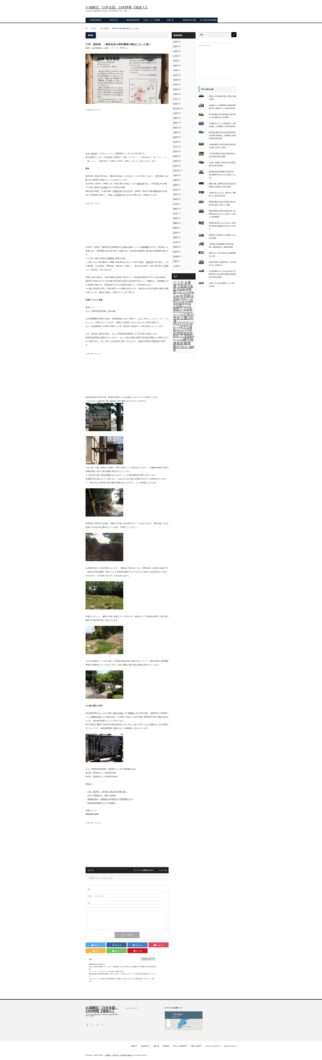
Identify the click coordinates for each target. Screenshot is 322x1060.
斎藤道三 (132, 713)
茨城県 (175, 80)
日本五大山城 (181, 324)
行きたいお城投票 (179, 1046)
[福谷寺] (104, 761)
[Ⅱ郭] (104, 653)
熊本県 (175, 252)
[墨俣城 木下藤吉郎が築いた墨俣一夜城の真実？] (203, 96)
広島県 (175, 194)
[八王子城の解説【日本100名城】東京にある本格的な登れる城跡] (203, 154)
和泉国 (188, 304)
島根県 (175, 199)
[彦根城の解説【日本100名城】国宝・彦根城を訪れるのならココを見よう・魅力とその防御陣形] (203, 211)
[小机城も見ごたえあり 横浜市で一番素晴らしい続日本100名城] (203, 193)
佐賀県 (175, 232)
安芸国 (188, 309)
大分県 (175, 242)
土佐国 (177, 306)
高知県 (175, 218)
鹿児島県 (176, 256)
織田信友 (157, 191)
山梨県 (175, 113)
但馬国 (190, 292)
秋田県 (175, 51)
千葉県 (175, 94)
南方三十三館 (178, 302)
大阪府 (175, 175)
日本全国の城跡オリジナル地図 (100, 803)
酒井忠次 (149, 262)
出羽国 (185, 296)
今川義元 (104, 187)
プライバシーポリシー (212, 1046)
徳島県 (175, 209)
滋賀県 (175, 156)
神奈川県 (176, 108)
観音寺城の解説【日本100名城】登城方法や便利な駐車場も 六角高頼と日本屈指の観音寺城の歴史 (222, 135)
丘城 (93, 48)
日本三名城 (181, 322)
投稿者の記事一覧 (148, 959)
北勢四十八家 (186, 299)
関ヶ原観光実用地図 (207, 20)
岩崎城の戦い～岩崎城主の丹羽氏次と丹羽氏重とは (109, 799)
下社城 (123, 247)
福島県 (175, 65)
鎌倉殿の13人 (182, 345)
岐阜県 (175, 137)
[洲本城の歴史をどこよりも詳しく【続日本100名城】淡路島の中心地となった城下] (203, 223)
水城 (182, 330)
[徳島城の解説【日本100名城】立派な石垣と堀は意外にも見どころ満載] (203, 202)
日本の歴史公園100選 (183, 318)
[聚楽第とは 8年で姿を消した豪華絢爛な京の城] (203, 253)
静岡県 (175, 123)
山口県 (175, 204)
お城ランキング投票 (150, 20)
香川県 (175, 213)
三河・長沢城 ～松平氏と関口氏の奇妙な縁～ (107, 792)
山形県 (175, 70)
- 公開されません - (96, 896)
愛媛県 (175, 223)
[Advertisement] (127, 128)
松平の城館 (182, 328)
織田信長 (117, 191)
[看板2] (104, 464)
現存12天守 (114, 20)
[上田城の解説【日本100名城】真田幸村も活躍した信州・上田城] (203, 144)
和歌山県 (176, 170)
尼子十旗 (177, 312)
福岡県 (175, 228)
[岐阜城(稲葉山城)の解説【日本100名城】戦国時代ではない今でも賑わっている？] (203, 172)
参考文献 (166, 1046)
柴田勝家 (145, 247)
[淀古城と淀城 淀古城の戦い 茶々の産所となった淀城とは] (203, 262)
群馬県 (175, 89)
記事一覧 (170, 20)
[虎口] (104, 698)
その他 (175, 266)
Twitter (133, 1046)
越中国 (188, 339)
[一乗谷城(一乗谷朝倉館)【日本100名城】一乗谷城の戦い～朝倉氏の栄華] (203, 244)
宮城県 (175, 61)
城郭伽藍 (185, 307)
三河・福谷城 (91, 153)
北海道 (175, 41)
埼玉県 (175, 99)
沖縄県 (175, 261)
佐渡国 (176, 296)
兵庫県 (175, 180)
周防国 (181, 303)
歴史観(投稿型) (131, 20)
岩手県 (175, 56)
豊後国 (188, 336)
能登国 (188, 333)
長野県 (175, 118)
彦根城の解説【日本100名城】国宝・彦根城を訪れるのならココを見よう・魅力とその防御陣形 (222, 214)
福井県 (175, 151)
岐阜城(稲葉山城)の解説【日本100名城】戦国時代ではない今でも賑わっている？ (222, 174)
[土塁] (104, 609)
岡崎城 (111, 258)
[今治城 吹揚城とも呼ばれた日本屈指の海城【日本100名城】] (203, 162)
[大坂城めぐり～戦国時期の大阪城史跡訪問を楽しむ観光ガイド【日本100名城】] (203, 106)
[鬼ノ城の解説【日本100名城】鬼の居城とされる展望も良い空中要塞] (203, 115)
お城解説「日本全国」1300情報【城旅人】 (117, 7)
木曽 (190, 324)
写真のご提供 (195, 1046)
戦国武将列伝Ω (188, 20)
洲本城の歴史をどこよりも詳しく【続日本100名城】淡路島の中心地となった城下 (222, 226)
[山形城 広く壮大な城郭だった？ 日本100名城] (203, 283)
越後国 (178, 343)
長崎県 (175, 237)
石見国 (188, 330)
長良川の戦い (118, 713)
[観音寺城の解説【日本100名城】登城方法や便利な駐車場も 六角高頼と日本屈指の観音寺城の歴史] (203, 132)
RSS (102, 1024)
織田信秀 (141, 184)
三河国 (106, 48)
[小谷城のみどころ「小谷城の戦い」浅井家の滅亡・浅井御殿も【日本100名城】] (203, 124)
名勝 (175, 303)
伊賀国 (179, 293)
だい (126, 48)
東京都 (175, 104)
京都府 (175, 161)
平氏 (158, 184)
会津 (184, 293)
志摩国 (190, 312)
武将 (178, 330)
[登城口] (104, 516)
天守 (181, 309)
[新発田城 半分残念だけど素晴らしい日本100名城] (203, 235)
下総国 (182, 286)
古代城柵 (189, 301)
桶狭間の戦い (97, 717)
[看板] (104, 430)
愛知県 (88, 48)
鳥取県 (175, 185)
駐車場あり (99, 48)
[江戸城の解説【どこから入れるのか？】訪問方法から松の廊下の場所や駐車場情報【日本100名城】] (203, 271)
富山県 (175, 142)
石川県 (175, 146)
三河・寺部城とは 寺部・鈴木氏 (101, 795)
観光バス (178, 336)
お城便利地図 (94, 20)
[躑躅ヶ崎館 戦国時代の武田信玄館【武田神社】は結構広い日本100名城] (203, 184)
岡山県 (175, 189)
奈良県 (175, 166)
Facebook (144, 1046)
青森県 (175, 46)
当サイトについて (230, 1046)
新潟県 (175, 75)
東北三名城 (176, 327)
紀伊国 (178, 333)
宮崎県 (175, 247)
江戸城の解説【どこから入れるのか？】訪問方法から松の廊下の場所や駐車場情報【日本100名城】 (222, 274)
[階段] (104, 560)
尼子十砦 (185, 312)
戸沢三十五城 (178, 315)
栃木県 (175, 84)
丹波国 (180, 289)
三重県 (175, 132)
